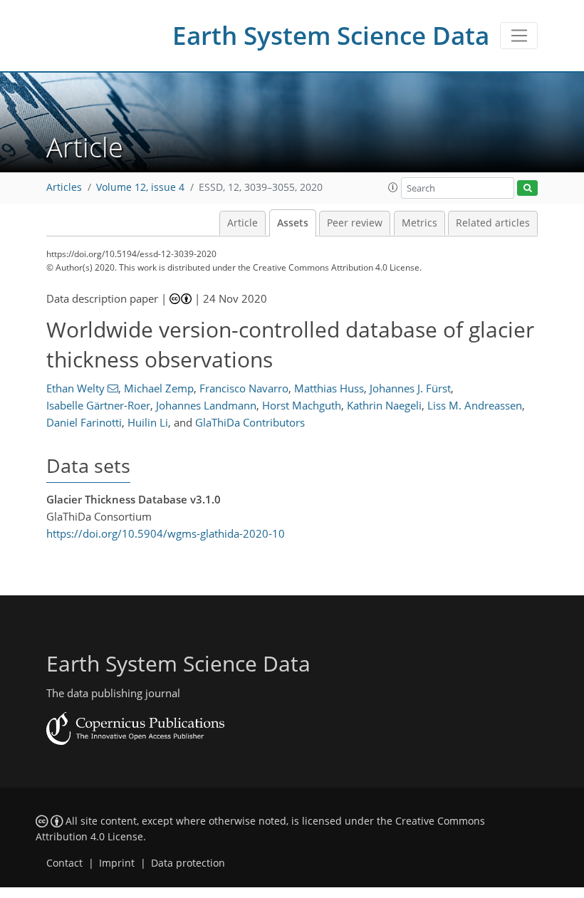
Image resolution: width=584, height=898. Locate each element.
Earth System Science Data (330, 35)
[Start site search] (527, 188)
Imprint (117, 863)
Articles (64, 187)
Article (242, 222)
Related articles (493, 222)
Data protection (188, 863)
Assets (292, 222)
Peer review (354, 222)
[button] (393, 187)
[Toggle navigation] (519, 35)
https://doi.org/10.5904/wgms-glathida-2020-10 (165, 533)
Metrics (419, 222)
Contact (64, 863)
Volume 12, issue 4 (140, 187)
